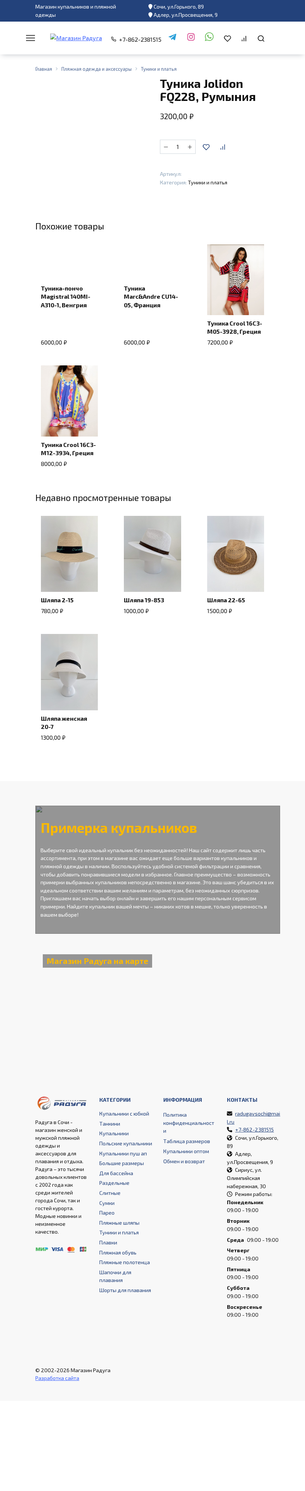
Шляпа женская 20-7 (64, 722)
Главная (43, 69)
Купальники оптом (186, 1151)
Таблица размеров (186, 1141)
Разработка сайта (57, 1378)
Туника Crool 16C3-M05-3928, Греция (234, 327)
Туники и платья (159, 69)
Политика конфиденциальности (188, 1122)
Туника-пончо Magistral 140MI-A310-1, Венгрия (65, 296)
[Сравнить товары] (244, 38)
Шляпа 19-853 (144, 599)
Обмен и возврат (184, 1161)
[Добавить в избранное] (206, 147)
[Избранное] (227, 38)
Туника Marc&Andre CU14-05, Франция (151, 296)
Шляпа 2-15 (57, 599)
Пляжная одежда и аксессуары (96, 69)
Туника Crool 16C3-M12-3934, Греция (68, 448)
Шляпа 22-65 (226, 599)
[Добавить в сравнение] (222, 147)
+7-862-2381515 (140, 39)
